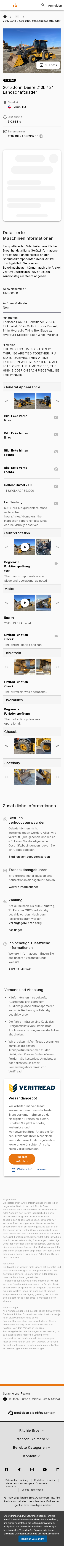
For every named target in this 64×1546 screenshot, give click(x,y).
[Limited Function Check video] (56, 636)
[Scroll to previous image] (6, 401)
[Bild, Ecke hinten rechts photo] (56, 451)
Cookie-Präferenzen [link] (32, 1490)
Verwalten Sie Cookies (30, 1530)
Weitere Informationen (24, 887)
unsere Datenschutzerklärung (22, 1533)
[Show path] (17, 16)
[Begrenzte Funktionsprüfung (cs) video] (56, 563)
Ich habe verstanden (32, 1538)
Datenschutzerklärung (17, 1480)
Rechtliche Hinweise (45, 1480)
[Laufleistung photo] (56, 503)
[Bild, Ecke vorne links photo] (56, 417)
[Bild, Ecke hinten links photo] (56, 434)
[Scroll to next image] (57, 401)
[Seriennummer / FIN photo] (56, 486)
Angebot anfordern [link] (22, 1159)
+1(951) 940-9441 (20, 969)
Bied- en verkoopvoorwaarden (29, 857)
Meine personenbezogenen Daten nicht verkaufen (26, 1485)
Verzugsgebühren (21, 923)
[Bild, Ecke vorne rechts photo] (56, 469)
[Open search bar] (43, 5)
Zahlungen (16, 930)
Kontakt (49, 1412)
